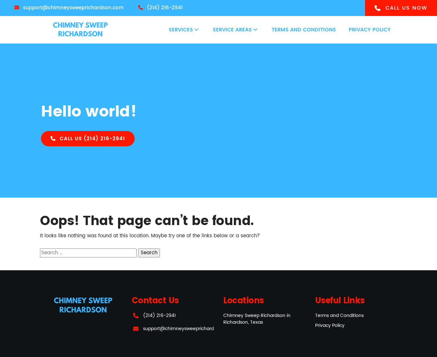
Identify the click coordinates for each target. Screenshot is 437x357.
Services (181, 30)
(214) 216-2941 (159, 315)
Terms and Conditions (304, 30)
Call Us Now (405, 8)
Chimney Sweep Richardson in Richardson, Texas (256, 319)
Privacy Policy (370, 30)
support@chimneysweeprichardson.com (188, 328)
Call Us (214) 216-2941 (91, 139)
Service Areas (232, 30)
